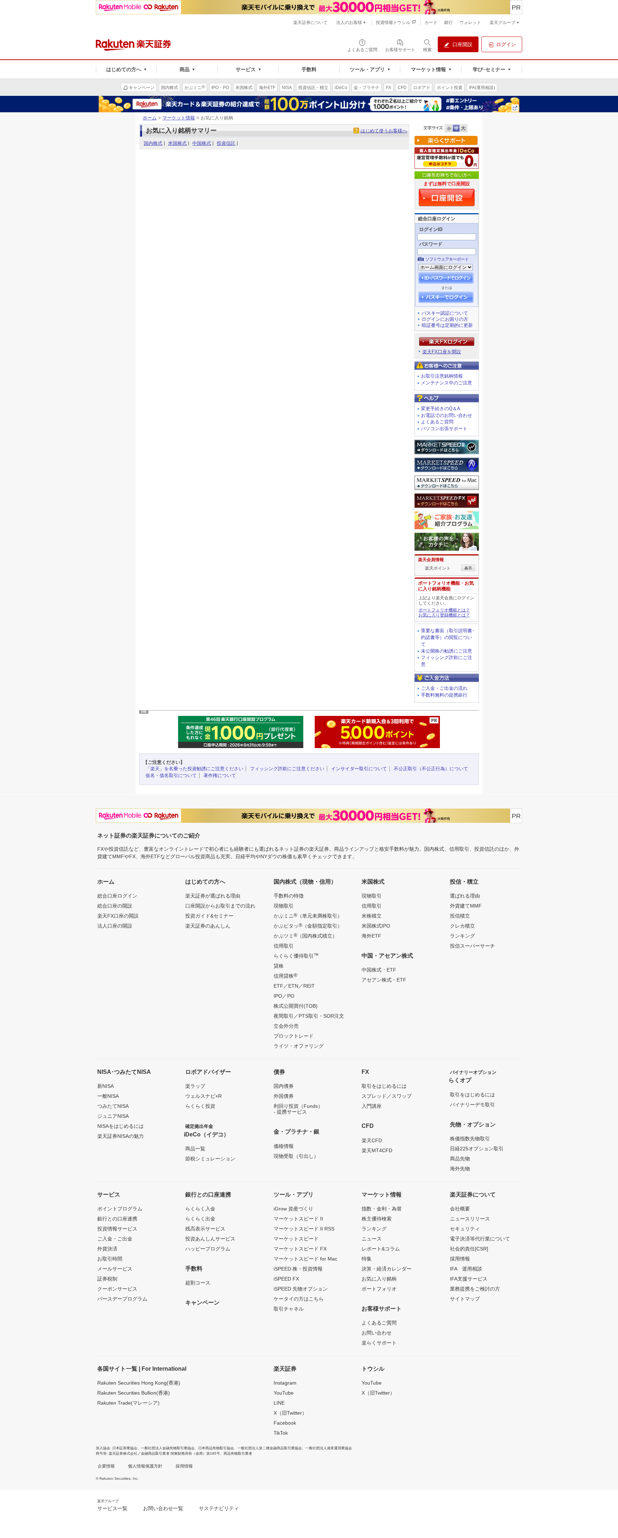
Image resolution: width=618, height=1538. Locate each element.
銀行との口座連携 (117, 1219)
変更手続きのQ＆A (440, 408)
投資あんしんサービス (210, 1239)
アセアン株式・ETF (384, 980)
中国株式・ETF (379, 970)
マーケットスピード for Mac (305, 1259)
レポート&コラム (381, 1249)
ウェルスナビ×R (203, 1096)
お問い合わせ (377, 1333)
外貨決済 (107, 1249)
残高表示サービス (205, 1229)
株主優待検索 (377, 1219)
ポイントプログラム (119, 1209)
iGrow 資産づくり (293, 1209)
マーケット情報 (178, 118)
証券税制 (107, 1279)
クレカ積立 (462, 926)
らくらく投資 (200, 1106)
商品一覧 (195, 1148)
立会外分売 (286, 1026)
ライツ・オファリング (299, 1046)
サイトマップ (465, 1299)
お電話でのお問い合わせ (446, 415)
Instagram (285, 1383)
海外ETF (371, 936)
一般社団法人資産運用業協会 (328, 1448)
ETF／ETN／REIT (294, 986)
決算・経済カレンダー (387, 1269)
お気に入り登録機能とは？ (444, 615)
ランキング (462, 936)
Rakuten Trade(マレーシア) (128, 1403)
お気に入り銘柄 (379, 1279)
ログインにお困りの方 (445, 319)
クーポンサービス (117, 1289)
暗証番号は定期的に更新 (447, 325)
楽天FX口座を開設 (441, 351)
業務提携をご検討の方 (475, 1289)
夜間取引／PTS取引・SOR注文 (309, 1016)
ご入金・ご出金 (114, 1239)
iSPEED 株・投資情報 (298, 1269)
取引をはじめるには (384, 1086)
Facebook (285, 1423)
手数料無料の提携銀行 (444, 695)
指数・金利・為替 (382, 1209)
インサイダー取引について (359, 768)
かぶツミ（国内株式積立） (305, 935)
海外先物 (460, 1168)
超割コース (197, 1283)
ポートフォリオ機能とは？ (444, 610)
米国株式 (177, 143)
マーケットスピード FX (300, 1249)
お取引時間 (109, 1259)
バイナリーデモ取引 (472, 1104)
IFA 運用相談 (466, 1269)
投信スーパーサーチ (472, 946)
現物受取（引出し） (296, 1156)
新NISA (105, 1086)
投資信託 (226, 143)
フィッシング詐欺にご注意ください (287, 768)
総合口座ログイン (117, 896)
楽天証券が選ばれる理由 (212, 896)
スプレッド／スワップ (387, 1096)
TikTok (281, 1433)
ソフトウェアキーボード (447, 259)
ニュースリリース (470, 1219)
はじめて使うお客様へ (383, 130)
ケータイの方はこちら (299, 1299)
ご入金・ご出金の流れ (444, 688)
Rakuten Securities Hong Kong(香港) (138, 1383)
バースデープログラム (122, 1299)
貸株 (279, 966)
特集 (367, 1259)
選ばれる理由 (465, 896)
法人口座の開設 (114, 926)
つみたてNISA (113, 1106)
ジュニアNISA (113, 1116)
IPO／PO (284, 996)
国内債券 (284, 1086)
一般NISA (108, 1096)
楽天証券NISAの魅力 (120, 1136)
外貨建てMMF (466, 906)
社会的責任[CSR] (469, 1249)
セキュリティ (465, 1229)
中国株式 (201, 143)
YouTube (284, 1393)
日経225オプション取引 (477, 1148)
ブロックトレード (294, 1036)
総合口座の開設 (114, 906)
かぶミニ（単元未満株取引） (308, 915)
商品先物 (460, 1158)
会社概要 (460, 1209)
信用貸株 (285, 975)
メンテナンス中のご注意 (446, 382)
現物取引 (284, 906)
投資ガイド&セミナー (209, 916)
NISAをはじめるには (120, 1126)
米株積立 (372, 916)
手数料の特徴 (289, 896)
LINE (279, 1403)
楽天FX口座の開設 (118, 916)
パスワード (430, 244)
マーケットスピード (296, 1239)
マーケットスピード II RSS (304, 1229)
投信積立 (460, 916)
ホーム (150, 118)
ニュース (372, 1239)
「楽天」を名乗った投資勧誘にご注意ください (194, 768)
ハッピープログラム (207, 1249)
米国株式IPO (376, 926)
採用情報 (460, 1259)
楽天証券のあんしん (207, 926)
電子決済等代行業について (480, 1239)
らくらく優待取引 (296, 955)
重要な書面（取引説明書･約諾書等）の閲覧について (448, 637)
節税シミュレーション (210, 1158)
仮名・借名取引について (171, 775)
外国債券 (284, 1096)
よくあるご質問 (437, 421)
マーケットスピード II (298, 1219)
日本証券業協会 (124, 1448)
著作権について (219, 775)
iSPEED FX (286, 1279)
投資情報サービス (117, 1229)
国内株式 (153, 143)
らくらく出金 (200, 1219)
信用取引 (284, 946)
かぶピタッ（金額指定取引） (308, 925)
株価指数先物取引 (470, 1138)
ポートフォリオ (379, 1289)
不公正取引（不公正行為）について (431, 768)
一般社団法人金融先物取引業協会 (168, 1448)
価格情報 (284, 1146)
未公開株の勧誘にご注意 (446, 651)
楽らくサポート (379, 1343)
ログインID (430, 229)
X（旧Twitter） (290, 1413)
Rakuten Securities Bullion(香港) (133, 1393)
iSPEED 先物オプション (301, 1289)
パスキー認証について (445, 313)
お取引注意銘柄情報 (442, 376)
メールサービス (114, 1269)
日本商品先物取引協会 (216, 1448)
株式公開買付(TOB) (296, 1006)
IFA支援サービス (468, 1279)
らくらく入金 (200, 1209)
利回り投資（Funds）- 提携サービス (298, 1109)
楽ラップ (195, 1086)
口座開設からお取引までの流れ (220, 906)
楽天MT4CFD (377, 1150)
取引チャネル (289, 1309)
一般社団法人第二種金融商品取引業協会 (269, 1448)
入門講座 (372, 1106)
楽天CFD (372, 1140)
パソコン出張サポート (444, 428)
